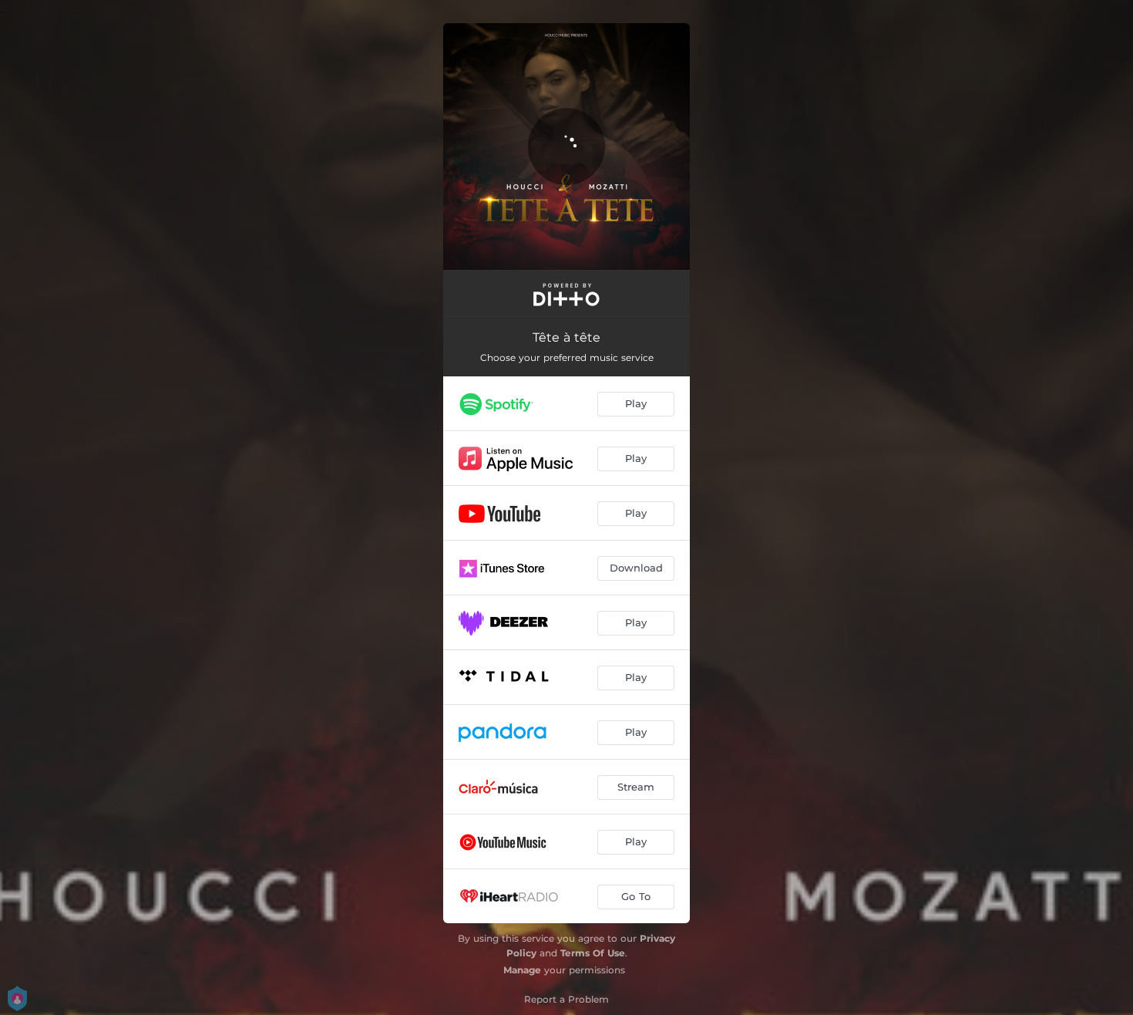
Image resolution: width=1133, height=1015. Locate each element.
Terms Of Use (592, 953)
